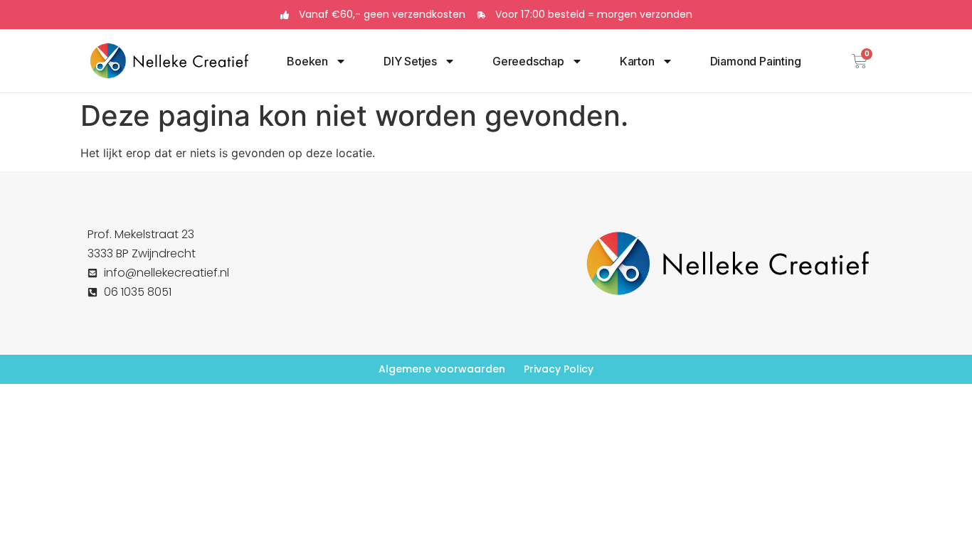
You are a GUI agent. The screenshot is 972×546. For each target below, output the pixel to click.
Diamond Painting (755, 61)
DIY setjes (410, 61)
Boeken (307, 61)
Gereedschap (528, 61)
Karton (637, 61)
